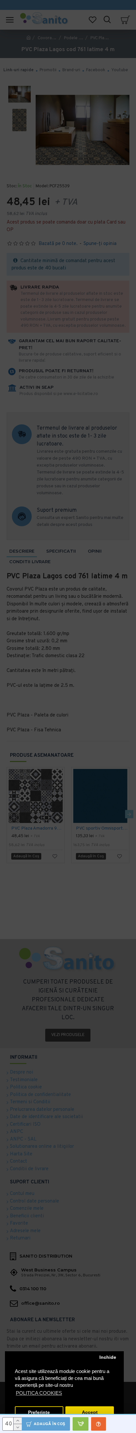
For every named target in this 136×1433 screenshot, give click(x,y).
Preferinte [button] (39, 1412)
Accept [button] (90, 1412)
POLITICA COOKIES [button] (39, 1393)
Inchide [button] (107, 1357)
